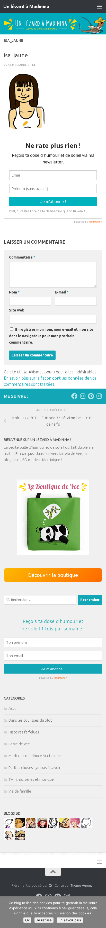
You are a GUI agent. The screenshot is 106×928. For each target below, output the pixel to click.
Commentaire (22, 257)
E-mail (61, 292)
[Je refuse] (99, 912)
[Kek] (86, 827)
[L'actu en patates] (64, 827)
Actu (12, 708)
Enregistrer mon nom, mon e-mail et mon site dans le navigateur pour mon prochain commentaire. (51, 335)
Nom (14, 292)
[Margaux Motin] (53, 827)
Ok (27, 920)
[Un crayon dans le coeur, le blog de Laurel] (42, 827)
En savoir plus (69, 920)
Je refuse (44, 920)
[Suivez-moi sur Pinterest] (91, 396)
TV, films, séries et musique (31, 779)
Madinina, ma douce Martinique (34, 756)
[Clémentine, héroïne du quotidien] (20, 839)
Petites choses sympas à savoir (34, 767)
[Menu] (99, 6)
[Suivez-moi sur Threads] (99, 396)
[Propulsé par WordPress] (50, 885)
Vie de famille (19, 791)
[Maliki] (75, 827)
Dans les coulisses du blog (30, 720)
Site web (16, 310)
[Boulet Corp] (31, 827)
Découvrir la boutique (53, 575)
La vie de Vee (19, 744)
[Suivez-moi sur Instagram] (83, 396)
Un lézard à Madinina (26, 6)
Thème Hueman (82, 885)
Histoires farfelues (23, 732)
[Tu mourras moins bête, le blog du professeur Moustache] (9, 839)
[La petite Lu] (9, 827)
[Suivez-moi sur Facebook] (74, 396)
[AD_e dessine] (20, 827)
